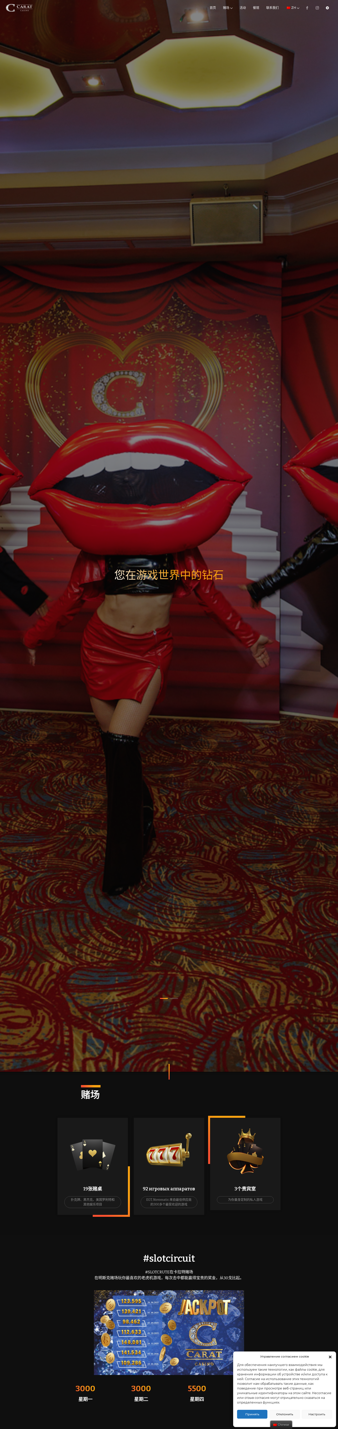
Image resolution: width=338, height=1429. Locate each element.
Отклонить (284, 1414)
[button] (330, 1357)
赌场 (226, 8)
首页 (213, 8)
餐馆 (256, 8)
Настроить (316, 1414)
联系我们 (272, 8)
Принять (252, 1414)
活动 (243, 8)
